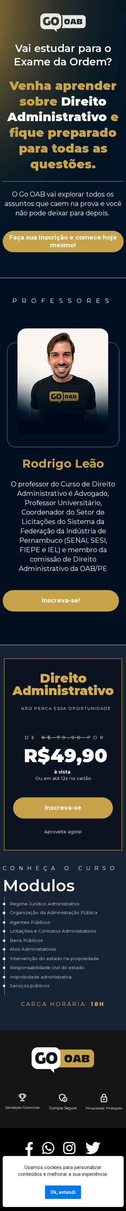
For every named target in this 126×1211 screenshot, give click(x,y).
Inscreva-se (63, 807)
